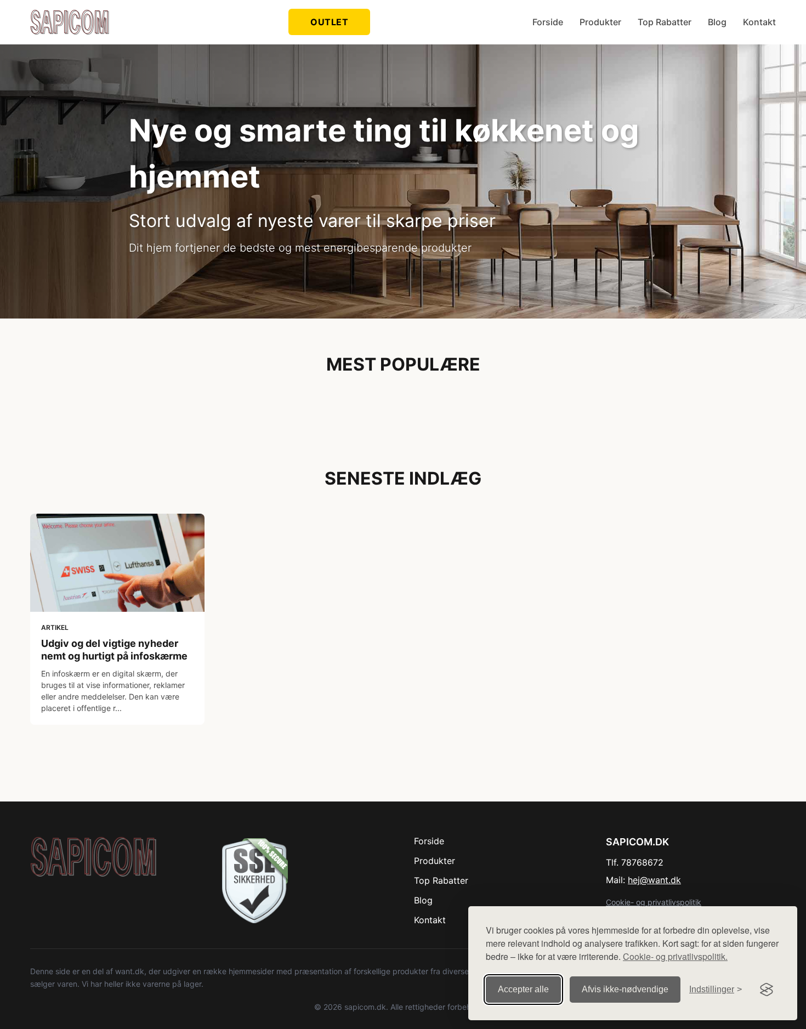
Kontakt (759, 21)
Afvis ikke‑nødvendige (625, 989)
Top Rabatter (664, 21)
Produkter (600, 21)
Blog (717, 21)
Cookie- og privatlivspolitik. (675, 956)
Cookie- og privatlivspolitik (653, 902)
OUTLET (329, 21)
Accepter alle (523, 989)
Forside (547, 21)
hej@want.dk (654, 879)
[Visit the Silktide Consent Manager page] (766, 989)
